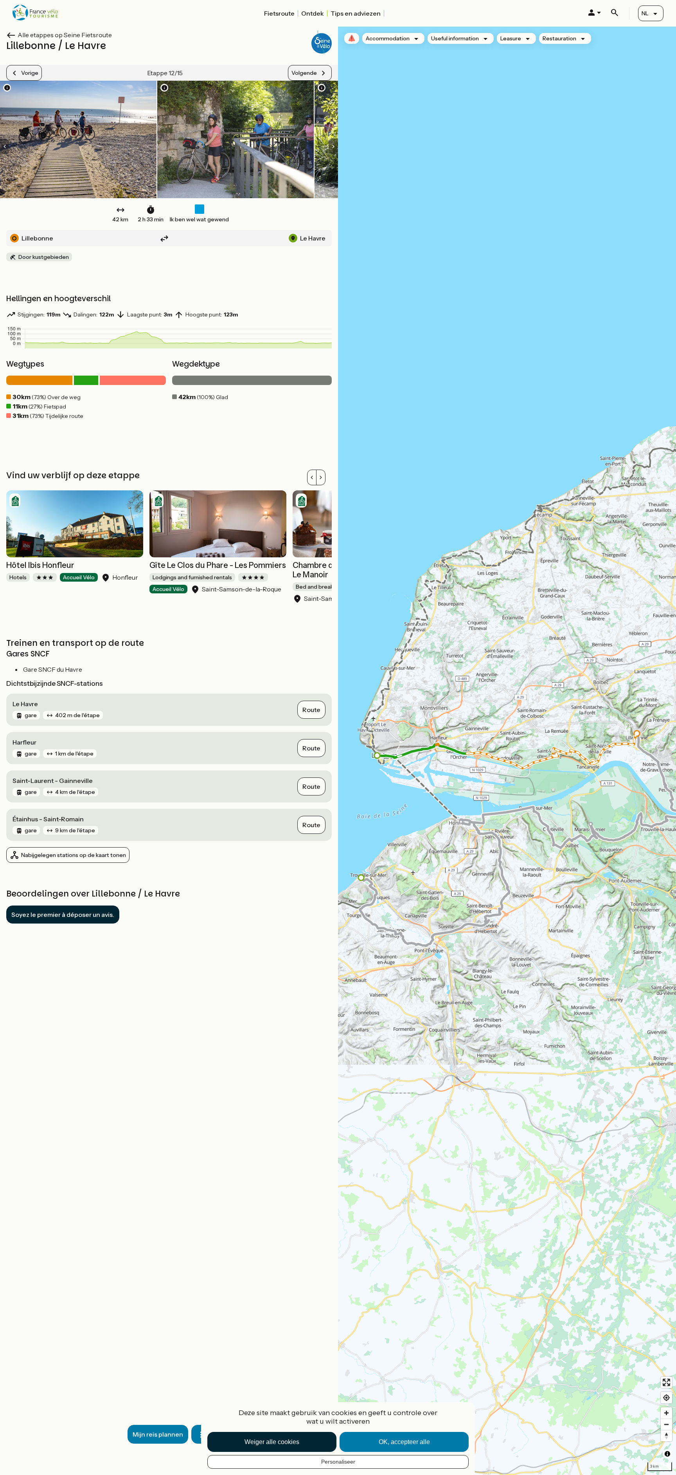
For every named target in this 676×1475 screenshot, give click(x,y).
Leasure (510, 38)
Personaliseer (338, 1462)
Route (311, 710)
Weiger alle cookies (272, 1442)
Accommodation (388, 38)
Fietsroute (279, 13)
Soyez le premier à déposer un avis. (62, 914)
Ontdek (312, 13)
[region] (507, 751)
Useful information (455, 38)
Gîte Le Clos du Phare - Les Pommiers (217, 565)
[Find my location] (666, 1397)
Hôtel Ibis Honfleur (40, 565)
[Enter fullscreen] (666, 1382)
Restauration (559, 38)
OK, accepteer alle (404, 1442)
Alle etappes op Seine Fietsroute (65, 35)
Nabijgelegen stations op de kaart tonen (73, 855)
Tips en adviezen (356, 13)
